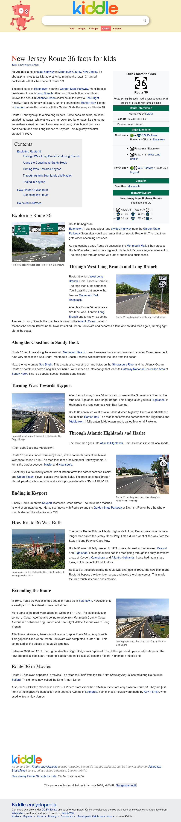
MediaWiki (68, 813)
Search (144, 20)
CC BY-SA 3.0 (49, 809)
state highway (46, 72)
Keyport (134, 172)
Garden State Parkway (74, 89)
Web (72, 28)
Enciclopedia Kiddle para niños (94, 816)
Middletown (76, 421)
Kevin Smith (151, 692)
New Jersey (90, 72)
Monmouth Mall (136, 245)
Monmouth (134, 186)
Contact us (67, 816)
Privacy (52, 816)
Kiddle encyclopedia (44, 766)
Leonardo (91, 692)
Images (81, 28)
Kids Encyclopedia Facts (25, 64)
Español (117, 28)
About (40, 816)
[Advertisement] (90, 42)
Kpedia (105, 28)
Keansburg (65, 464)
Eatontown (159, 139)
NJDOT (149, 113)
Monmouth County (69, 72)
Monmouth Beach (74, 352)
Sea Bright (92, 98)
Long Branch (45, 93)
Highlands (158, 400)
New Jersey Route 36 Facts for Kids (34, 776)
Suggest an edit (126, 785)
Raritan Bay (88, 103)
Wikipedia (17, 813)
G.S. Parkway (149, 135)
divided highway (121, 228)
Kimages (93, 28)
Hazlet (48, 464)
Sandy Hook (19, 374)
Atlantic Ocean (46, 98)
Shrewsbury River (123, 364)
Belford (16, 680)
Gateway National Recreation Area (143, 369)
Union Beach (25, 477)
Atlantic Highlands (111, 443)
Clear (137, 20)
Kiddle (15, 816)
